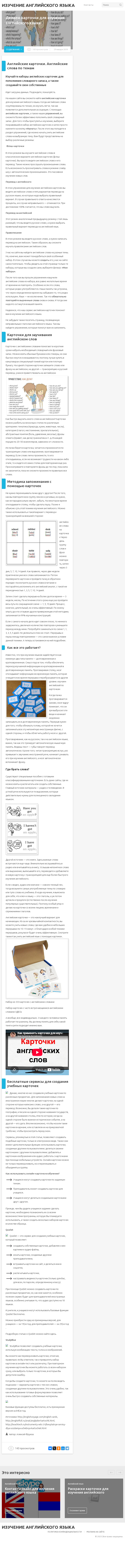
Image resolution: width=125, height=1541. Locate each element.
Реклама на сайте (96, 1532)
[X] (54, 1448)
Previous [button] (111, 1472)
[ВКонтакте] (50, 1448)
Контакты (88, 5)
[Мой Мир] (63, 1448)
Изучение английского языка (38, 5)
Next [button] (119, 1472)
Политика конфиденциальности (65, 1532)
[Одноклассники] (59, 1448)
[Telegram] (67, 1448)
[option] (31, 1498)
